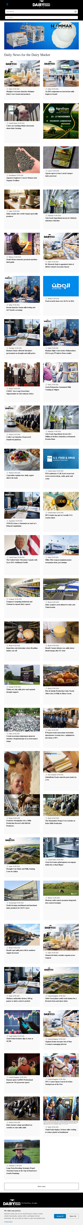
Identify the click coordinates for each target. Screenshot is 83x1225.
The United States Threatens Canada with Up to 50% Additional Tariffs (21, 561)
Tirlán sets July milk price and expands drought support (20, 691)
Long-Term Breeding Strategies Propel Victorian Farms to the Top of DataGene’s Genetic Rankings (21, 1170)
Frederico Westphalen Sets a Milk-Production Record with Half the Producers (19, 823)
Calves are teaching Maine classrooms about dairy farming (20, 127)
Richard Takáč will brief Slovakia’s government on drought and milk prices (20, 352)
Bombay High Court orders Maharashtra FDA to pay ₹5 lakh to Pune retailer (60, 352)
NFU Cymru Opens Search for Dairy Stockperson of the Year (59, 1083)
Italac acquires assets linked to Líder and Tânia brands (60, 606)
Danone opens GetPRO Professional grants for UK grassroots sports (19, 1081)
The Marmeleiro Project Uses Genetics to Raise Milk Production (60, 822)
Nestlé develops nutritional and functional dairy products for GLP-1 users (21, 906)
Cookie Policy (8, 1221)
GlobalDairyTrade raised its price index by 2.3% (61, 778)
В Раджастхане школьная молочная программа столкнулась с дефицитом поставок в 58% (59, 735)
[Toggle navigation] (7, 4)
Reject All (73, 1216)
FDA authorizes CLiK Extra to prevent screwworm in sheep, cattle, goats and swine (59, 476)
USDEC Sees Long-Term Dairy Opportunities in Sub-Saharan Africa (20, 392)
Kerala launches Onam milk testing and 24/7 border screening (20, 309)
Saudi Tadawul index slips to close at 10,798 (19, 1040)
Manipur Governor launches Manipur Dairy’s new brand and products (20, 93)
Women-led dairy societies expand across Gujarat (60, 956)
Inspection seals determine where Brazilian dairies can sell (22, 649)
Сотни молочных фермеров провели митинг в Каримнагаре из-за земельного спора (22, 738)
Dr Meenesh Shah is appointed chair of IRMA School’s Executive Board (59, 265)
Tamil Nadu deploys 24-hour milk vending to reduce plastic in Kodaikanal (60, 1131)
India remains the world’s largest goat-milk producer (22, 215)
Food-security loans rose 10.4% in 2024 (59, 301)
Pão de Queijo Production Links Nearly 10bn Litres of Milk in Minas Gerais (59, 692)
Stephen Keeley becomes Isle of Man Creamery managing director (58, 1043)
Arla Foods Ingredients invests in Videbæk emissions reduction (60, 219)
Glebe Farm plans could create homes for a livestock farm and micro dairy (61, 1000)
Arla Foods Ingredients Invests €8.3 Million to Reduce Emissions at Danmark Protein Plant (60, 436)
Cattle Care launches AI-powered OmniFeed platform (18, 438)
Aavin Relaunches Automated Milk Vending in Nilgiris (58, 388)
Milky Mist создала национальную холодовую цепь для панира (58, 561)
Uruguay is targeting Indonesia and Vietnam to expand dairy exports (19, 603)
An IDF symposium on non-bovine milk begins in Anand (59, 93)
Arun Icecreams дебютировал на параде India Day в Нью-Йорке (60, 863)
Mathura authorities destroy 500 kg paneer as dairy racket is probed (19, 1000)
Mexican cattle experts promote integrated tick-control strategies (60, 901)
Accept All (60, 1216)
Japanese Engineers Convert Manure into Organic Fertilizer (21, 179)
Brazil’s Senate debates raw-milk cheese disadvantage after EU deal (59, 649)
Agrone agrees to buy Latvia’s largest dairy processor (59, 174)
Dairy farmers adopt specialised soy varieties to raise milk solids (19, 1126)
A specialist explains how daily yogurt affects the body (20, 476)
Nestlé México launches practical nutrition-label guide (22, 261)
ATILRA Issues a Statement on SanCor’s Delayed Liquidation (21, 524)
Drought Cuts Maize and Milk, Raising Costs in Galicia (20, 870)
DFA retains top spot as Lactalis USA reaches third (58, 516)
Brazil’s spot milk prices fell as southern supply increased (20, 951)
